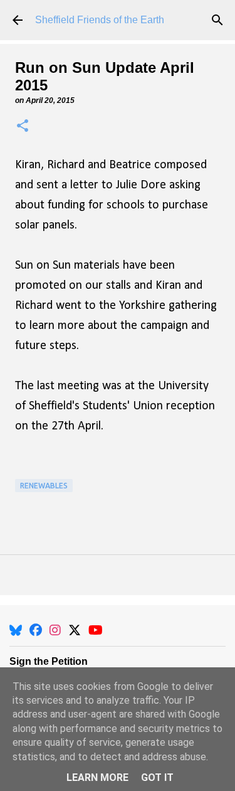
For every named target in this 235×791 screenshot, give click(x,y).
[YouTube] (95, 630)
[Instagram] (55, 630)
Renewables (44, 486)
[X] (74, 630)
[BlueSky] (15, 630)
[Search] (217, 20)
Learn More (97, 777)
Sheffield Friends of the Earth (99, 19)
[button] (22, 126)
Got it (157, 777)
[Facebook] (35, 630)
